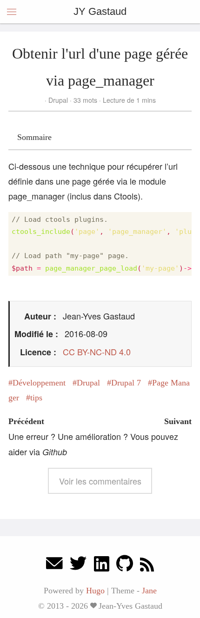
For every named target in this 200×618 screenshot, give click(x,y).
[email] (54, 565)
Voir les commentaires (100, 481)
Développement (39, 382)
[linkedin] (101, 565)
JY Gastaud (100, 11)
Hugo (95, 590)
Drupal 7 (126, 382)
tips (36, 397)
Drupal (58, 100)
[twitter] (78, 565)
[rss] (147, 565)
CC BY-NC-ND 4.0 (97, 352)
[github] (124, 565)
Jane (149, 590)
